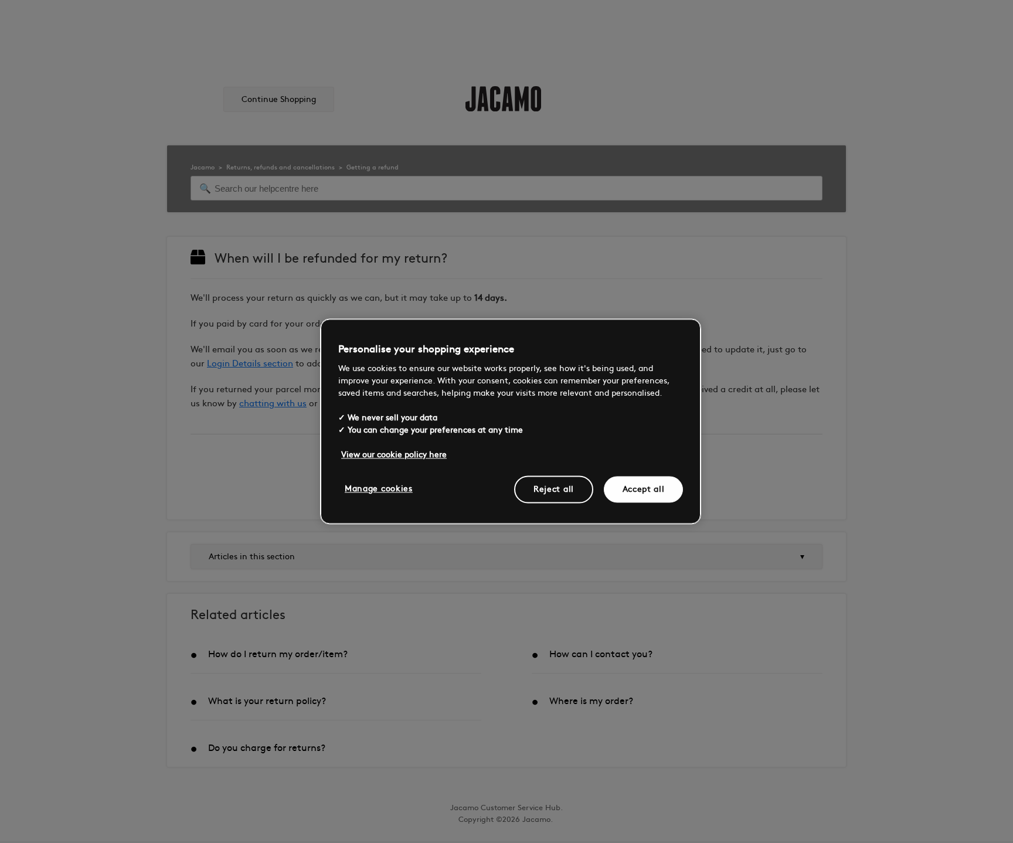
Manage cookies (379, 489)
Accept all (644, 489)
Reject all (553, 489)
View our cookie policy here (394, 455)
